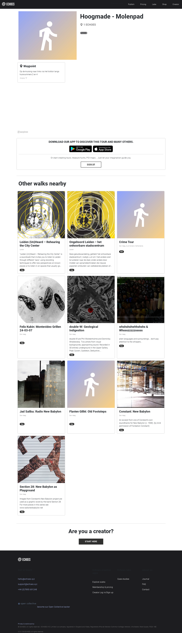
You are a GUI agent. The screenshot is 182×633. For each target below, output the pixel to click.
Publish (131, 4)
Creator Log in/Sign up (102, 592)
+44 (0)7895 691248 (27, 589)
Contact (145, 589)
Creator (176, 4)
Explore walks (98, 582)
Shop (164, 4)
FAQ (144, 584)
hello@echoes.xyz (26, 579)
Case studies (123, 579)
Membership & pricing (102, 587)
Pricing (143, 4)
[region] (91, 109)
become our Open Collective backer (53, 607)
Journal (145, 579)
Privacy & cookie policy (26, 624)
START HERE (91, 541)
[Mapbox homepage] (22, 132)
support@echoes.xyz (27, 584)
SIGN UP (91, 164)
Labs (154, 4)
